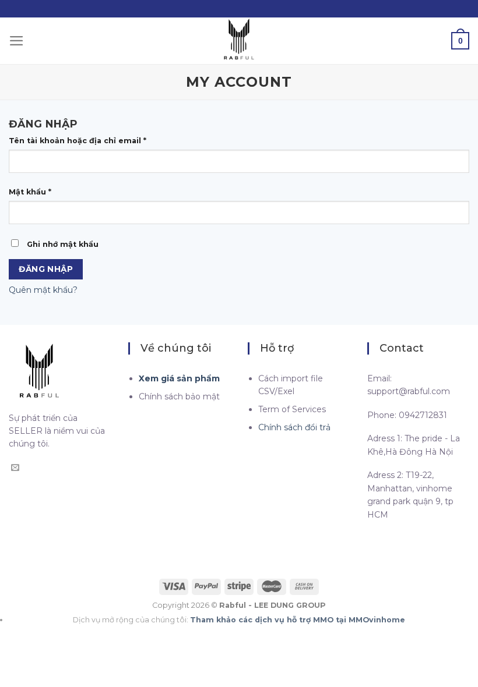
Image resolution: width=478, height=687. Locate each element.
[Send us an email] (15, 468)
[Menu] (16, 41)
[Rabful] (239, 40)
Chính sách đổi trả (294, 427)
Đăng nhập (46, 269)
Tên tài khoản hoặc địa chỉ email (77, 140)
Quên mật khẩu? (43, 290)
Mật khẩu (30, 191)
